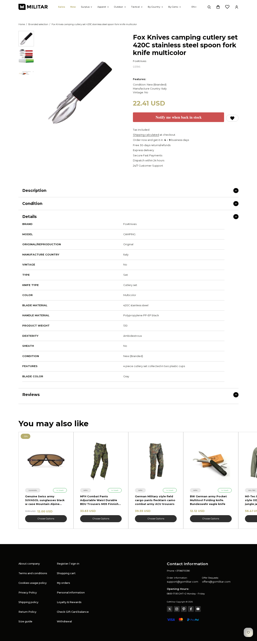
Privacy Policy (27, 592)
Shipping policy (28, 602)
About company (29, 563)
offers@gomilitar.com (216, 581)
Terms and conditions (32, 573)
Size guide (25, 621)
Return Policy (27, 611)
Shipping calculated (146, 134)
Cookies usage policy (32, 582)
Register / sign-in (68, 563)
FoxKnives (139, 61)
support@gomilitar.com (182, 581)
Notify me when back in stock (179, 117)
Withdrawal (64, 621)
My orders (63, 582)
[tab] (26, 38)
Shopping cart (66, 573)
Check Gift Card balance (73, 611)
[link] (32, 490)
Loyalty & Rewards (69, 602)
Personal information (71, 592)
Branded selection (38, 24)
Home (21, 24)
